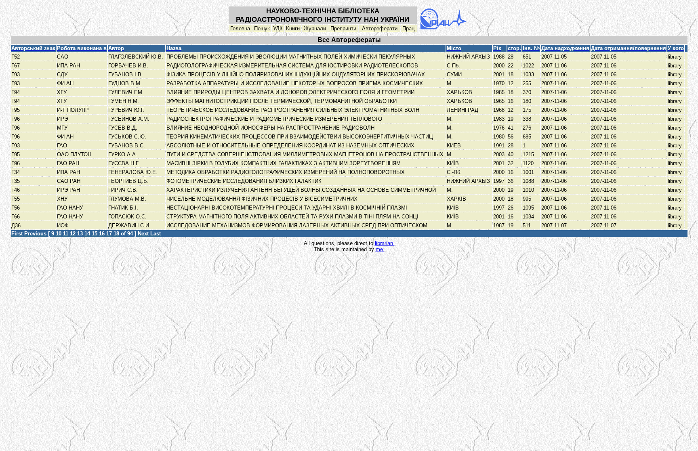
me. (380, 249)
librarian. (385, 243)
